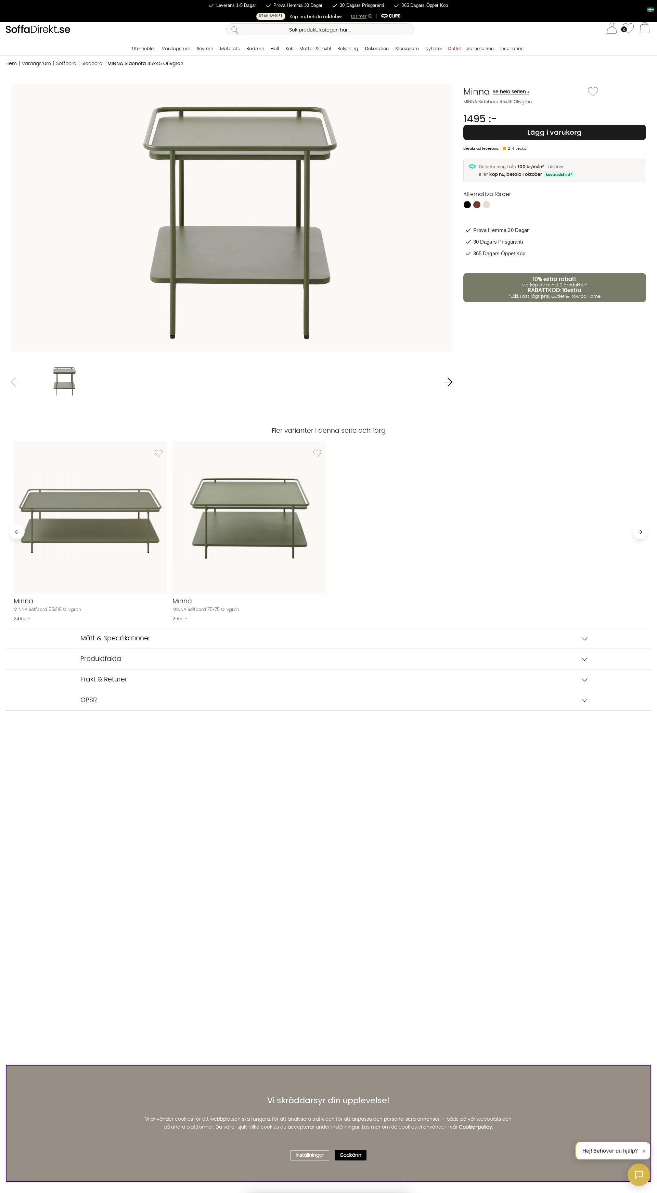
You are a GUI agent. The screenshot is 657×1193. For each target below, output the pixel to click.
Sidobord (91, 63)
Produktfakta (100, 659)
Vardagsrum (176, 49)
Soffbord (66, 63)
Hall (275, 49)
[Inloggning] (612, 29)
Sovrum (205, 49)
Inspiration (512, 49)
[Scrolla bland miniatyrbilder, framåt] (448, 382)
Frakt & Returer (103, 679)
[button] (328, 16)
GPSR (88, 700)
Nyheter (433, 49)
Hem (11, 63)
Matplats (230, 49)
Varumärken (480, 49)
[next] (640, 532)
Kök (289, 49)
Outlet (454, 49)
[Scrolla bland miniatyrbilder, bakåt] (15, 382)
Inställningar (310, 1155)
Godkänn (350, 1155)
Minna (496, 91)
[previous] (17, 532)
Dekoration (377, 49)
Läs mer (556, 166)
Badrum (255, 49)
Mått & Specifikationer (115, 638)
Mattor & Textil (315, 49)
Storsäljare (407, 49)
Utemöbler (143, 49)
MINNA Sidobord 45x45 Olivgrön (145, 63)
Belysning (347, 49)
